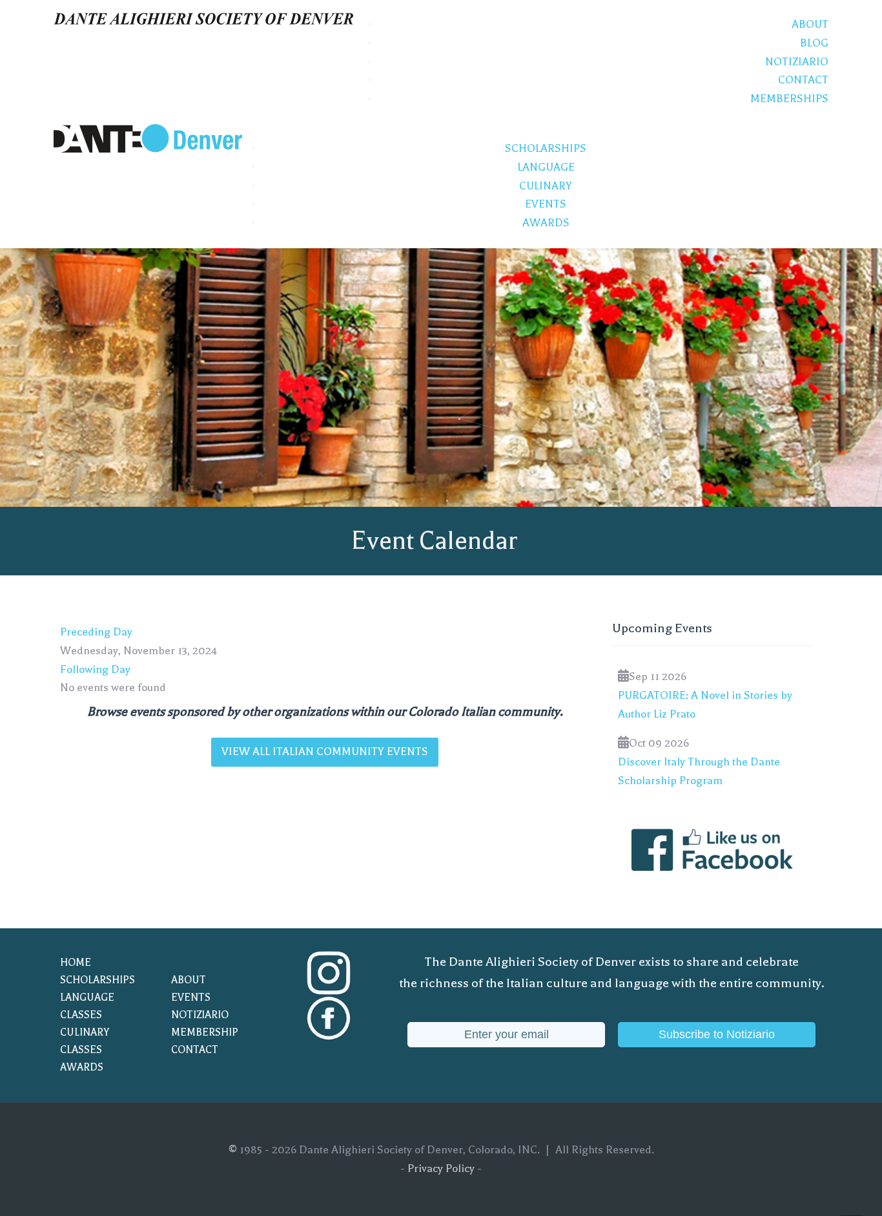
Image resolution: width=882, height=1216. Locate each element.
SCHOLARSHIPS (97, 980)
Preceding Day (96, 632)
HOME (75, 962)
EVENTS (190, 997)
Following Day (95, 669)
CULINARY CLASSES (84, 1041)
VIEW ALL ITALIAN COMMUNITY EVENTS (324, 751)
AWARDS (81, 1067)
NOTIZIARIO (200, 1015)
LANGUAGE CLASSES (87, 1006)
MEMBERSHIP (204, 1032)
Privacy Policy (441, 1168)
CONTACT (194, 1050)
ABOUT (188, 980)
